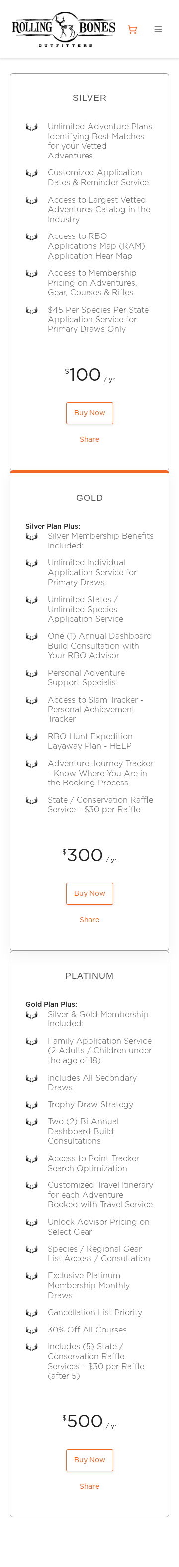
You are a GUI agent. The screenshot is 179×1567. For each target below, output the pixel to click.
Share (89, 439)
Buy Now (89, 413)
